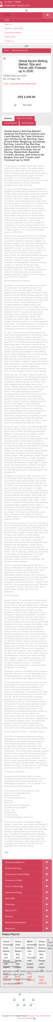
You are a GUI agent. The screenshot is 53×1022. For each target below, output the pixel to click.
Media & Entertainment (19, 50)
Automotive (10, 899)
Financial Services (13, 868)
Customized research (13, 33)
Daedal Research (22, 1016)
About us (8, 24)
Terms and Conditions (25, 1018)
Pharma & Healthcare (15, 862)
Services (9, 917)
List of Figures (10, 123)
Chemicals (10, 905)
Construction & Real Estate (17, 874)
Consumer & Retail (13, 881)
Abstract (8, 119)
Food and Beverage (14, 887)
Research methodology (14, 29)
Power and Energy (13, 893)
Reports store (10, 37)
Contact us (9, 41)
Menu (7, 15)
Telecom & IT (11, 911)
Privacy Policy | (34, 1016)
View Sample (28, 123)
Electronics (10, 929)
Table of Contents (25, 118)
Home (7, 20)
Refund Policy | (45, 1016)
